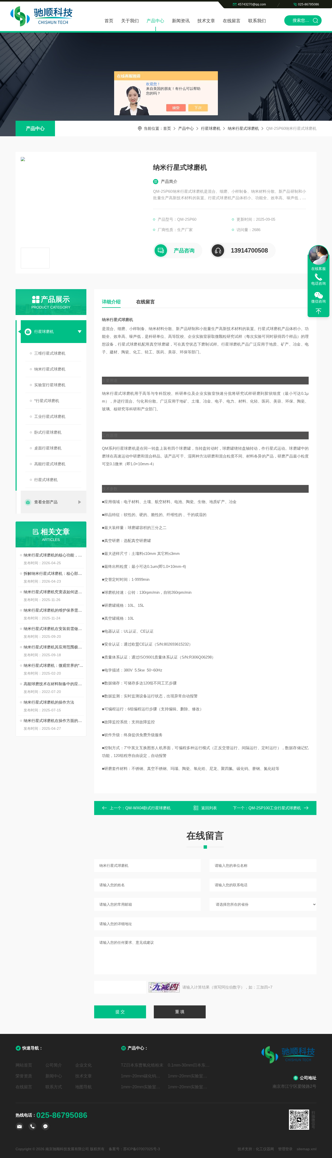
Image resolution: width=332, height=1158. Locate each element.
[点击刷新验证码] (164, 987)
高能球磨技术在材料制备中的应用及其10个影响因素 (54, 684)
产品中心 (155, 20)
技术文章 (206, 20)
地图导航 (83, 1087)
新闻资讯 (181, 20)
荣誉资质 (24, 1076)
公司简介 (53, 1065)
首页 (109, 20)
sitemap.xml (306, 1149)
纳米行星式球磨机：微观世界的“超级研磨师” (54, 665)
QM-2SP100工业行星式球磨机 (274, 808)
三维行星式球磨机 (49, 353)
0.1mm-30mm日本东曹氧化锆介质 (189, 1065)
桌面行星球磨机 (47, 448)
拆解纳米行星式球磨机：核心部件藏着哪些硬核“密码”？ (54, 573)
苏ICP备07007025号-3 (141, 1149)
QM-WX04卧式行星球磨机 (148, 808)
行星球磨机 (210, 128)
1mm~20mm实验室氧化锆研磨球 (142, 1087)
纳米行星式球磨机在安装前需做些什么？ (54, 628)
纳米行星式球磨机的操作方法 (49, 702)
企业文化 (83, 1065)
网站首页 (24, 1065)
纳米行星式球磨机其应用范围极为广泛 (54, 647)
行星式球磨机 (46, 479)
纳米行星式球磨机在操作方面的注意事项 (54, 720)
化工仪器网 (265, 1149)
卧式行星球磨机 (47, 432)
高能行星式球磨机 (49, 464)
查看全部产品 (46, 502)
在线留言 (231, 20)
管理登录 (285, 1149)
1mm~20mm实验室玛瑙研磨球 (189, 1076)
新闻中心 (53, 1076)
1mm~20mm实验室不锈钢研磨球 (189, 1087)
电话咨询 (318, 283)
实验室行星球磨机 (49, 385)
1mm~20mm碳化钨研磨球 (142, 1076)
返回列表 (209, 808)
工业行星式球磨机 (49, 416)
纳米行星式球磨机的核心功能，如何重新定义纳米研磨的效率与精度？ (54, 555)
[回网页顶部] (318, 311)
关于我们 (130, 20)
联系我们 (257, 20)
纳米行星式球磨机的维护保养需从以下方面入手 (54, 610)
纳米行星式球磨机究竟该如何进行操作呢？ (54, 592)
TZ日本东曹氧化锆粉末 (142, 1065)
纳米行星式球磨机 (243, 128)
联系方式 (53, 1087)
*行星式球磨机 (46, 400)
